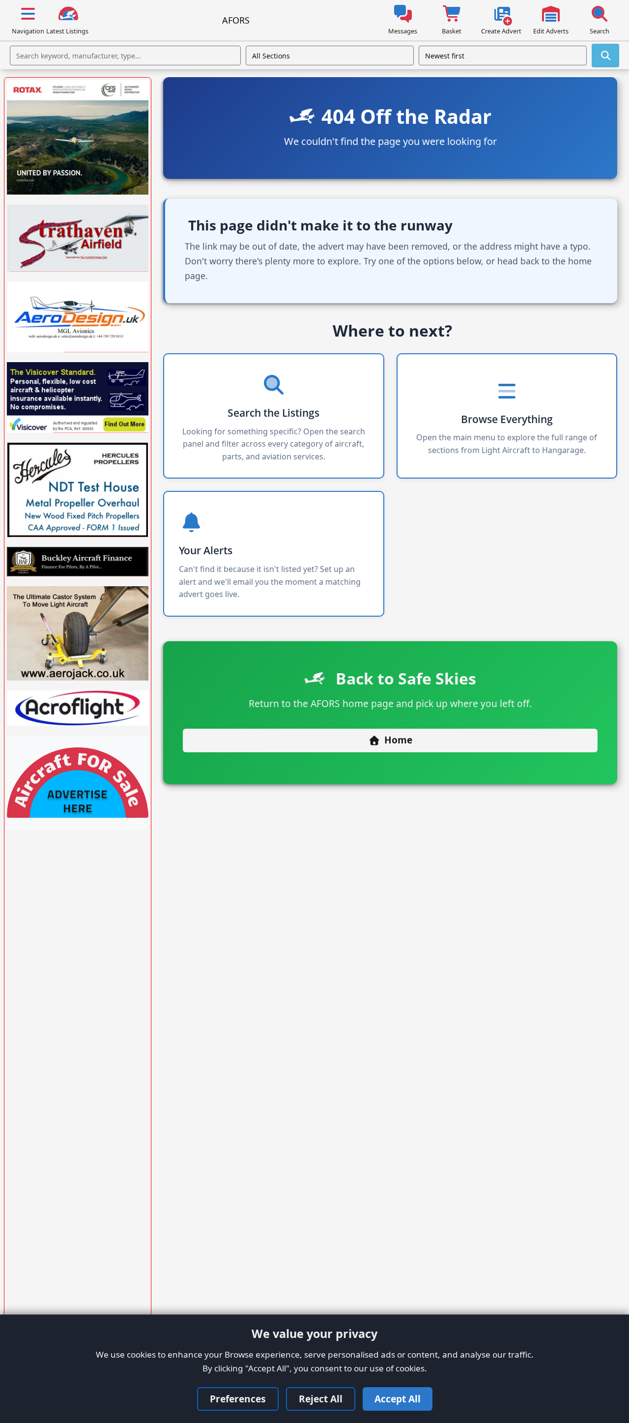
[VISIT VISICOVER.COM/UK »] (77, 397)
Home (398, 739)
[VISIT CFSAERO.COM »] (77, 137)
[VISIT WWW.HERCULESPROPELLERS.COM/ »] (77, 490)
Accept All (397, 1398)
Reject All (321, 1398)
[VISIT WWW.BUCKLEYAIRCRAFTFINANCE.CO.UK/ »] (77, 561)
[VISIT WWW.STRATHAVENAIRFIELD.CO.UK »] (77, 237)
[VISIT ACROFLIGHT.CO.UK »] (77, 708)
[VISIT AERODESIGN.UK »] (77, 317)
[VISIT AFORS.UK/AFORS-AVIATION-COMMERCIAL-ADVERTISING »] (77, 783)
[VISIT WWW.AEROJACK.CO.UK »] (77, 633)
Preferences (238, 1398)
